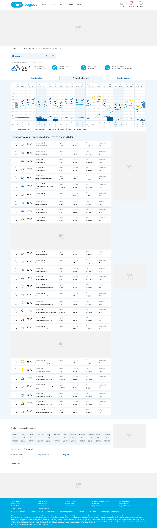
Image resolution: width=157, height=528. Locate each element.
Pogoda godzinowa (37, 78)
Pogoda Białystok (16, 501)
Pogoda (31, 5)
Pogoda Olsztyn (124, 503)
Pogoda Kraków (43, 503)
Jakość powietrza (74, 5)
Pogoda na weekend (124, 78)
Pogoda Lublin (69, 503)
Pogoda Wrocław (16, 508)
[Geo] (53, 56)
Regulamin (81, 511)
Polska (44, 5)
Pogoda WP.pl (15, 48)
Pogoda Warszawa (125, 506)
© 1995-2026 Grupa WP (18, 511)
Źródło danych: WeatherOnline (110, 511)
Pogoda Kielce (15, 503)
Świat (62, 5)
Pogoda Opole (15, 506)
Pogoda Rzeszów (70, 506)
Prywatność (51, 511)
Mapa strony (92, 511)
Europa (53, 5)
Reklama (32, 511)
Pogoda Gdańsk (70, 501)
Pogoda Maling (67, 455)
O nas (41, 511)
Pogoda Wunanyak (16, 455)
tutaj (51, 524)
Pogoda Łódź (96, 503)
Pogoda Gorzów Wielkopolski (101, 501)
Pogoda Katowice (124, 501)
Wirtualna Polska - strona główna (17, 5)
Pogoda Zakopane (43, 508)
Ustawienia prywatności (66, 511)
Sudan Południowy (29, 48)
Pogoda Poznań (42, 506)
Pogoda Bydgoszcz (43, 501)
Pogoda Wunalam (43, 455)
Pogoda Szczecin (97, 506)
